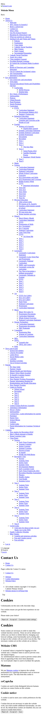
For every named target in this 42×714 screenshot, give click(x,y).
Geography (18, 251)
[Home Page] (6, 6)
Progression (23, 306)
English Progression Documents (26, 136)
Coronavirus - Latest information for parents (25, 414)
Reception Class (20, 457)
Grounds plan (23, 342)
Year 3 (21, 145)
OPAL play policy (25, 344)
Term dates (14, 82)
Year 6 (21, 161)
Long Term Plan (24, 232)
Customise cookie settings (27, 619)
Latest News (14, 355)
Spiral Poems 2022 (30, 151)
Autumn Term (24, 461)
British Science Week (26, 181)
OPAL (16, 340)
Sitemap (8, 577)
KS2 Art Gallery (24, 300)
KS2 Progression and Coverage (30, 179)
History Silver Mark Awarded (20, 373)
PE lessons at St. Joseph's (28, 204)
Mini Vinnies (19, 49)
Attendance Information (18, 408)
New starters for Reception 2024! (21, 432)
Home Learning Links (18, 436)
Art (15, 294)
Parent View (14, 418)
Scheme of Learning (26, 334)
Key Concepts (24, 228)
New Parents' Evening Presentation (22, 379)
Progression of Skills (26, 224)
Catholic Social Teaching (23, 47)
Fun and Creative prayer (22, 538)
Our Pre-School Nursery (18, 33)
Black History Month (26, 218)
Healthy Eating (24, 477)
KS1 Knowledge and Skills (28, 177)
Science (17, 165)
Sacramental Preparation (22, 53)
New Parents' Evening (18, 385)
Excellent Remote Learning (19, 61)
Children (8, 430)
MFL (16, 338)
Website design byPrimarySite (16, 591)
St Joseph (22, 452)
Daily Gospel (19, 51)
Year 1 (21, 141)
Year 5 (21, 159)
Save (20, 712)
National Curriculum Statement (30, 320)
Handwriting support (30, 128)
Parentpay (13, 416)
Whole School (19, 389)
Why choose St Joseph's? (19, 25)
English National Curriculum (29, 133)
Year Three (23, 192)
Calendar (13, 359)
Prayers (21, 459)
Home (7, 18)
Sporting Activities (16, 361)
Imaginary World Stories (32, 157)
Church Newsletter (16, 353)
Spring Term (23, 463)
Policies (17, 41)
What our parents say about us (20, 37)
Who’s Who (14, 31)
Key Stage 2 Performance (19, 94)
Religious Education (21, 116)
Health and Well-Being (27, 454)
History (17, 216)
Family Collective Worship (19, 532)
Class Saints (18, 45)
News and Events (11, 349)
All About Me (28, 236)
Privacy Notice (15, 410)
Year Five (22, 196)
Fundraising (18, 43)
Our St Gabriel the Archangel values (23, 71)
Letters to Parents (16, 387)
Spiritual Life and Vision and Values (22, 39)
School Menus (15, 420)
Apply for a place (16, 57)
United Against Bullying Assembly (22, 406)
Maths (16, 163)
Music (16, 310)
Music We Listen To (26, 312)
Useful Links (14, 424)
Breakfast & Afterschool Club (20, 35)
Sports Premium (15, 104)
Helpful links (23, 92)
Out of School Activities (18, 363)
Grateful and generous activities (25, 536)
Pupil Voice (23, 302)
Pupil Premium (15, 102)
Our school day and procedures (21, 80)
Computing (18, 330)
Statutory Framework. (26, 114)
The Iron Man (28, 147)
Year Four (22, 194)
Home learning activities (27, 214)
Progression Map (25, 332)
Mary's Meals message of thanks (21, 434)
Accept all (13, 619)
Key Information (11, 78)
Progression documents (27, 326)
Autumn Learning (25, 444)
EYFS (16, 108)
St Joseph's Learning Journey (20, 375)
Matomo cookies (12, 670)
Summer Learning (25, 448)
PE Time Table (15, 367)
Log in (7, 544)
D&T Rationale (24, 328)
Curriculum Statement (26, 110)
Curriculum (14, 106)
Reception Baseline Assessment (30, 473)
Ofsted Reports (15, 100)
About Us (8, 21)
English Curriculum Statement (29, 131)
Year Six (22, 198)
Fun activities (19, 540)
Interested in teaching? (18, 76)
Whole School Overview (27, 318)
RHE (16, 346)
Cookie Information (12, 579)
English (17, 124)
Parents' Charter (15, 369)
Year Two (22, 190)
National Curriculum (26, 171)
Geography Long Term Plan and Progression (29, 258)
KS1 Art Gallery (24, 298)
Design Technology (21, 322)
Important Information (31, 186)
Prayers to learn (24, 450)
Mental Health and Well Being (20, 371)
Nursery (17, 440)
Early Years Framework (27, 442)
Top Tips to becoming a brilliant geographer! (27, 272)
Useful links (18, 88)
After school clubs (25, 202)
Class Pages (14, 438)
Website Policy (10, 581)
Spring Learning (24, 446)
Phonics (21, 475)
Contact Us (14, 29)
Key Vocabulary (24, 226)
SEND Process (24, 90)
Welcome (13, 23)
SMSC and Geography (27, 265)
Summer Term (24, 465)
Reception (22, 139)
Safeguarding (14, 96)
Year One (22, 188)
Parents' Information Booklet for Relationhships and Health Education (23, 382)
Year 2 (21, 143)
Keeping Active (24, 481)
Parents (8, 365)
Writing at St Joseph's (26, 126)
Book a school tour (16, 27)
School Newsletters (17, 351)
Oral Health (23, 479)
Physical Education (21, 200)
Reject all (5, 619)
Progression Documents (27, 314)
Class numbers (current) (18, 59)
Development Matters (26, 467)
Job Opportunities (16, 73)
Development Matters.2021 (28, 112)
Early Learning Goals (26, 469)
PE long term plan (25, 212)
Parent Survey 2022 (17, 377)
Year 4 (21, 149)
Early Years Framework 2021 (29, 471)
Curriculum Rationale (26, 169)
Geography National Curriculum (26, 262)
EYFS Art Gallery (25, 296)
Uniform (13, 422)
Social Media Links (17, 357)
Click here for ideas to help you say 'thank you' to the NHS (26, 529)
